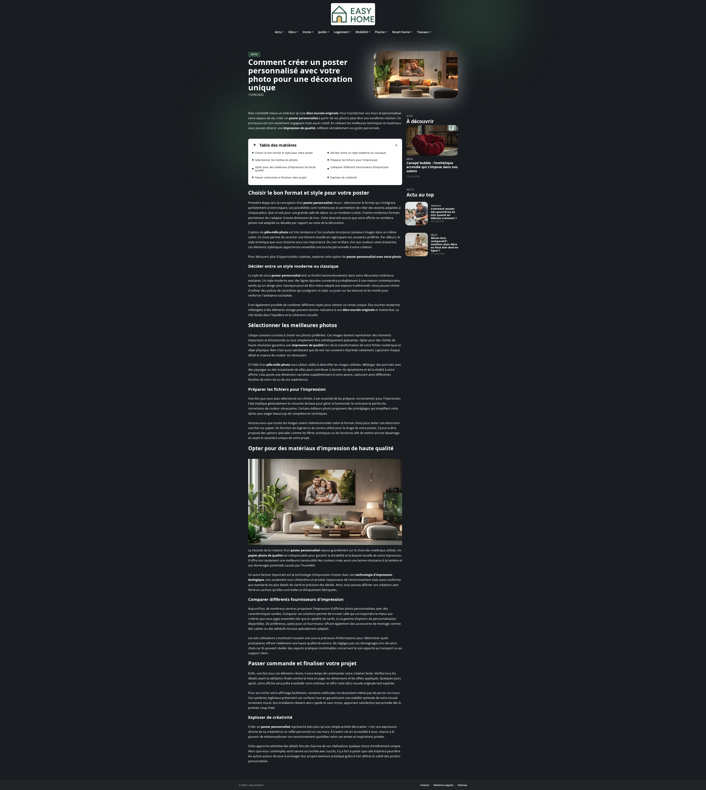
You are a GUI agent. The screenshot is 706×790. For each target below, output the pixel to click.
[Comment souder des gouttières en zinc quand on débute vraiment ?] (416, 213)
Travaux (436, 206)
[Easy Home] (353, 14)
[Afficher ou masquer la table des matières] (347, 145)
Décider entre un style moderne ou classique (358, 153)
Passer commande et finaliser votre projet (280, 177)
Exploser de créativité (343, 177)
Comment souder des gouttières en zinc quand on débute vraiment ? (444, 213)
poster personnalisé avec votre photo (374, 257)
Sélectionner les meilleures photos (276, 160)
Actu (254, 54)
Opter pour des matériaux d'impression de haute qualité (285, 168)
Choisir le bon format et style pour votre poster (284, 153)
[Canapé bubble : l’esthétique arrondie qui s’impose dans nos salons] (432, 140)
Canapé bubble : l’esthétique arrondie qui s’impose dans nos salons (432, 167)
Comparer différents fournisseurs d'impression (359, 167)
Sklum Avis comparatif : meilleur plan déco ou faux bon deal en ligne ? (444, 244)
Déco (410, 159)
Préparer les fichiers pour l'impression (354, 160)
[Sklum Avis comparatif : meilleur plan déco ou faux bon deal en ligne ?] (416, 244)
